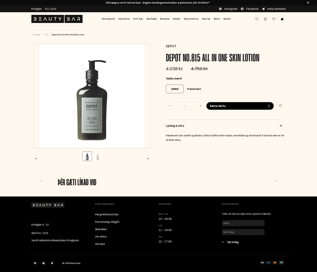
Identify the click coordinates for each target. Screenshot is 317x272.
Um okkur (101, 236)
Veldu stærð (174, 78)
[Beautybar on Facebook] (35, 263)
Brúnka (165, 18)
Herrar (206, 18)
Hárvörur (124, 18)
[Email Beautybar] (52, 263)
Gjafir (227, 18)
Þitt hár (138, 18)
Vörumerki (108, 18)
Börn (217, 18)
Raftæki (152, 18)
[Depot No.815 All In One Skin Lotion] (92, 96)
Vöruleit (100, 244)
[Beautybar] (57, 19)
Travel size (194, 89)
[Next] (147, 158)
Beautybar (75, 263)
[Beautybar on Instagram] (43, 263)
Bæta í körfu (218, 106)
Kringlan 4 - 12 (40, 224)
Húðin (176, 18)
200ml (174, 89)
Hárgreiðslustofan (106, 214)
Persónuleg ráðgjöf (107, 221)
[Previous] (36, 158)
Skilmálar (101, 229)
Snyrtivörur (191, 18)
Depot (171, 46)
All (46, 34)
